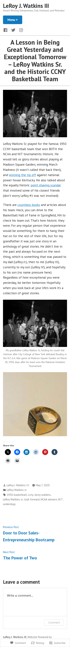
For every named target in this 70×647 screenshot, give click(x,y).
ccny (30, 495)
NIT (60, 499)
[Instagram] (20, 29)
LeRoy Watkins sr (17, 490)
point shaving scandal (46, 185)
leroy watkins (43, 495)
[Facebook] (6, 29)
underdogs (9, 504)
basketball (20, 495)
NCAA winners (49, 499)
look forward (32, 499)
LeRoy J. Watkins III (26, 5)
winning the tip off (22, 175)
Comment (54, 622)
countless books (29, 205)
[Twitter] (13, 29)
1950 (10, 495)
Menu (14, 20)
